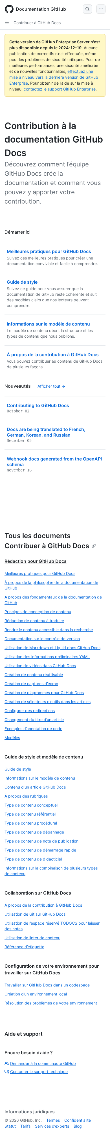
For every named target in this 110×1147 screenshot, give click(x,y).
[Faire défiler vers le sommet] (97, 1134)
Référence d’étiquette (24, 946)
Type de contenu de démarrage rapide (40, 850)
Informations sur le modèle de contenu (40, 778)
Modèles (12, 737)
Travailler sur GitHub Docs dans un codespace (47, 985)
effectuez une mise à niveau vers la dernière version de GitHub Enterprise (53, 77)
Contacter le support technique (39, 1071)
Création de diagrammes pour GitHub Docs (44, 692)
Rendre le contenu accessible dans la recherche (49, 629)
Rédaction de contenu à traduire (34, 620)
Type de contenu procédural (31, 823)
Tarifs (25, 1126)
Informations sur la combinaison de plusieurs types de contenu (51, 871)
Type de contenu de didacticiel (33, 859)
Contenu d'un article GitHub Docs (35, 787)
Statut (10, 1126)
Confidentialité (77, 1120)
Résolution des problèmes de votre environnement (51, 1003)
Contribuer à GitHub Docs (37, 22)
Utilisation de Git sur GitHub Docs (35, 914)
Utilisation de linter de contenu (32, 937)
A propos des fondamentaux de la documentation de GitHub (53, 600)
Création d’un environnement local (36, 994)
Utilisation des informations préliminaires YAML (47, 656)
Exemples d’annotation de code (33, 728)
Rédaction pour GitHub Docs (36, 561)
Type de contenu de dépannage (34, 832)
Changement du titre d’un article (34, 719)
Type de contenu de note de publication (41, 841)
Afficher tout (49, 386)
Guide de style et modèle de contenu (44, 757)
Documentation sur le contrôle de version (42, 638)
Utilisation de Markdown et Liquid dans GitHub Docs (52, 647)
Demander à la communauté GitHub (43, 1063)
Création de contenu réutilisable (34, 674)
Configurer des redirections (30, 710)
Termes (53, 1120)
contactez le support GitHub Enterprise (60, 89)
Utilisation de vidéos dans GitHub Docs (40, 665)
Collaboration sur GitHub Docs (38, 893)
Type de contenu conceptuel (31, 805)
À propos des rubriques (26, 796)
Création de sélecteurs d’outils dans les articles (48, 701)
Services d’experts (52, 1126)
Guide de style (18, 769)
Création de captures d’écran (31, 683)
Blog (78, 1126)
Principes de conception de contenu (38, 611)
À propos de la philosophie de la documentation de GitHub (51, 585)
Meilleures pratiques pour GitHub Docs (40, 573)
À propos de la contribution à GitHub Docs (43, 905)
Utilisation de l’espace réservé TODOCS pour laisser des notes (52, 926)
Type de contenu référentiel (30, 814)
